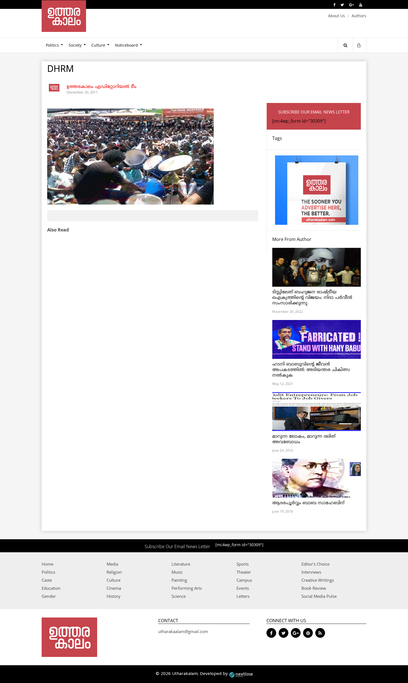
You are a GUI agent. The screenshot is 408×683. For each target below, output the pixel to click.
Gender (49, 596)
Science (179, 596)
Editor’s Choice (315, 564)
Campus (244, 580)
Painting (179, 580)
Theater (243, 572)
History (113, 596)
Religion (114, 572)
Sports (242, 564)
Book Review (313, 588)
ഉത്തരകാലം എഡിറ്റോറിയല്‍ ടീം (102, 87)
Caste (47, 580)
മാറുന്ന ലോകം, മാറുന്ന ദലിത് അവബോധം (304, 439)
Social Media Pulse (319, 596)
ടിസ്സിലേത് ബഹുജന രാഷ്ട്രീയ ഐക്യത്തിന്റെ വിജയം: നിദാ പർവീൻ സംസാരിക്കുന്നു (312, 297)
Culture (98, 45)
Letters (243, 596)
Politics (52, 45)
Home (47, 564)
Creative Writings (317, 580)
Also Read (58, 230)
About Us (336, 15)
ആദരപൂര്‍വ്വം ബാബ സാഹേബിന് (308, 503)
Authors (359, 15)
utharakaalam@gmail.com (183, 631)
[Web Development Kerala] (241, 674)
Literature (181, 564)
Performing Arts (187, 588)
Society (75, 45)
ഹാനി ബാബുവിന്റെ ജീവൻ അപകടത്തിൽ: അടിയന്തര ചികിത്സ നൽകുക (311, 370)
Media (112, 564)
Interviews (311, 572)
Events (242, 588)
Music (177, 572)
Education (51, 588)
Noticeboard (126, 45)
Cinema (114, 588)
